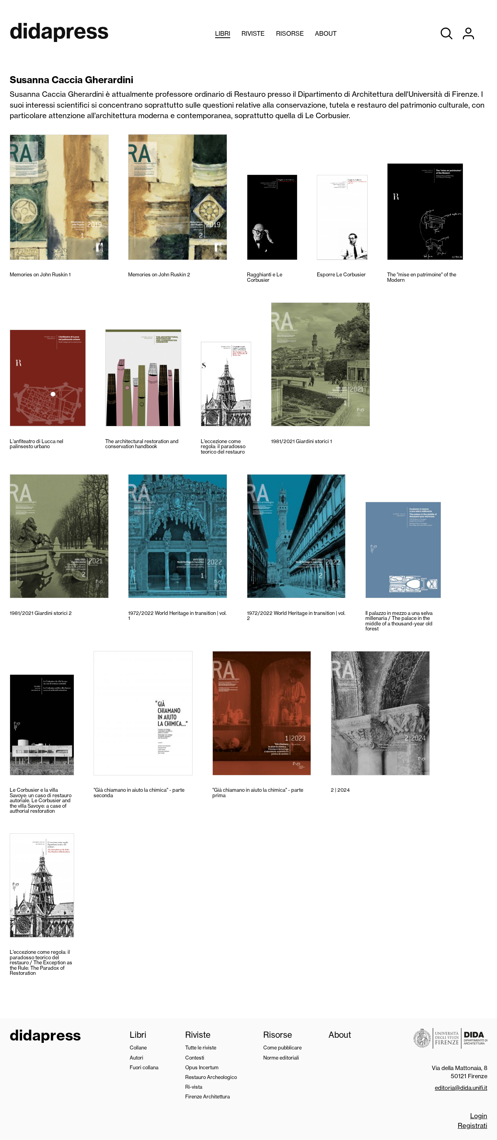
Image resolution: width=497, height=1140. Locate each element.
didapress (45, 1036)
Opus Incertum (202, 1067)
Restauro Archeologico (211, 1077)
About (326, 33)
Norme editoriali (281, 1057)
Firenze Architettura (207, 1096)
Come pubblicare (282, 1047)
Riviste (253, 33)
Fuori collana (144, 1067)
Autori (136, 1057)
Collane (138, 1047)
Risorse (290, 33)
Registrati (472, 1125)
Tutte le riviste (200, 1047)
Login (478, 1116)
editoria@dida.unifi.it (461, 1087)
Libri (222, 33)
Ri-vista (193, 1087)
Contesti (194, 1057)
